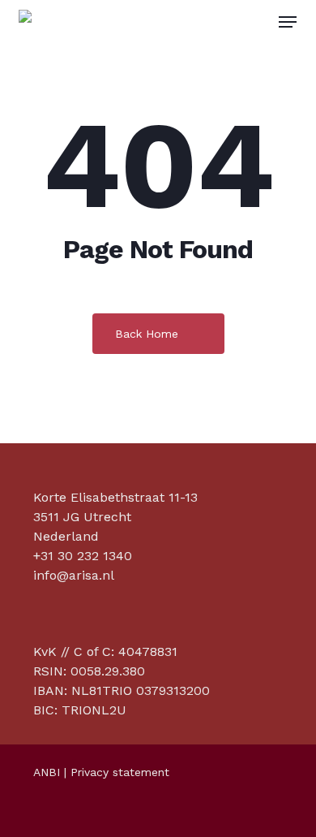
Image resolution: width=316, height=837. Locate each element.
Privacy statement (119, 772)
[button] (288, 22)
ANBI (46, 772)
